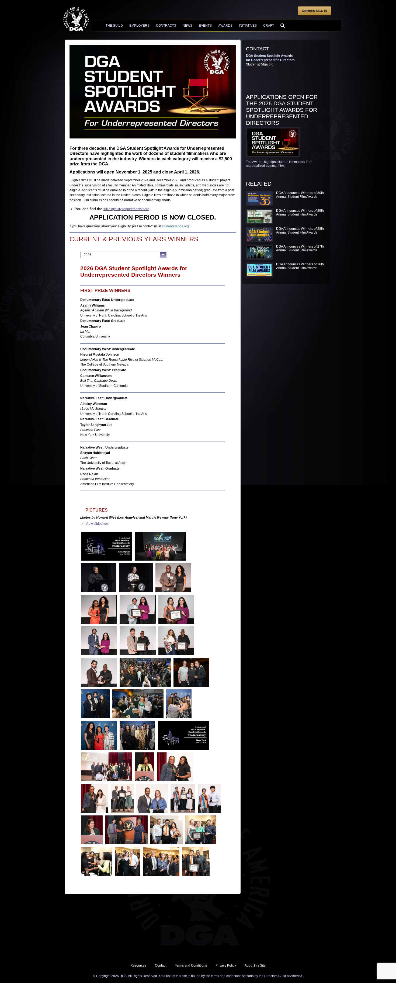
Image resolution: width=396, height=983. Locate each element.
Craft (268, 25)
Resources (138, 965)
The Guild (114, 25)
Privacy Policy (226, 965)
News (187, 25)
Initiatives (248, 25)
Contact (160, 965)
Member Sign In (314, 10)
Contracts (166, 25)
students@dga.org (175, 226)
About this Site (255, 965)
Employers (139, 25)
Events (205, 25)
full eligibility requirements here (126, 209)
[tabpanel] (152, 571)
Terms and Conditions (191, 965)
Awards (225, 25)
